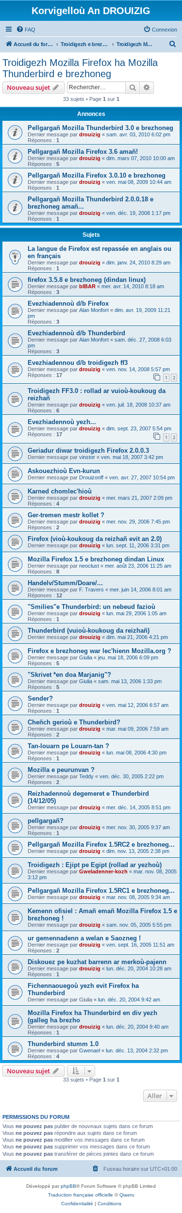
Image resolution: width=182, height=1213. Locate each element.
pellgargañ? (46, 820)
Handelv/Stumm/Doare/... (65, 583)
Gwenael (89, 1050)
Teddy (86, 776)
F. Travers (91, 589)
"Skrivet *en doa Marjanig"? (69, 674)
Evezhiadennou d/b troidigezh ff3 (78, 362)
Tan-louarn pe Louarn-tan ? (68, 746)
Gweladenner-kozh (103, 871)
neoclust (89, 566)
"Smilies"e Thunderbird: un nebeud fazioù (91, 606)
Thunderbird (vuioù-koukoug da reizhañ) (88, 630)
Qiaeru (126, 1194)
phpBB (68, 1186)
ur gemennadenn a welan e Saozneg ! (84, 938)
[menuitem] (25, 29)
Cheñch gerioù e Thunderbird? (74, 722)
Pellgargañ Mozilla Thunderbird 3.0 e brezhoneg (100, 127)
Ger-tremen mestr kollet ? (66, 515)
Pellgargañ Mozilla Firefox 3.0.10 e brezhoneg (96, 175)
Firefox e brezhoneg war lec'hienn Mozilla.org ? (99, 651)
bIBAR (87, 286)
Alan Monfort (94, 310)
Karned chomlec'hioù (60, 491)
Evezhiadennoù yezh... (62, 422)
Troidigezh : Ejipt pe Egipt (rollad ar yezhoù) (95, 865)
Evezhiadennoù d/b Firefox (68, 303)
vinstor (87, 457)
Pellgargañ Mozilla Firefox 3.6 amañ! (83, 151)
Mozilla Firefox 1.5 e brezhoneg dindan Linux (96, 559)
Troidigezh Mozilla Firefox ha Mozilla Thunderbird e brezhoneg (80, 68)
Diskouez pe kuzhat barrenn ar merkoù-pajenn (97, 962)
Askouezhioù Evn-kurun (64, 471)
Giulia (85, 657)
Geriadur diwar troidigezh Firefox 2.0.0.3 (88, 450)
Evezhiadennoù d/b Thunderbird (76, 333)
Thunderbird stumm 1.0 (63, 1044)
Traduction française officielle (80, 1194)
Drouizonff (91, 477)
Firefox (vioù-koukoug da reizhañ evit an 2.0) (95, 538)
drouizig (89, 134)
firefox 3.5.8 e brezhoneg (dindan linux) (87, 279)
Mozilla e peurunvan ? (61, 769)
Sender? (40, 698)
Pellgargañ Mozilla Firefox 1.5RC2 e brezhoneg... (101, 844)
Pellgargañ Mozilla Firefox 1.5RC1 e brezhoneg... (101, 890)
